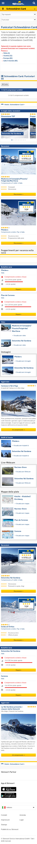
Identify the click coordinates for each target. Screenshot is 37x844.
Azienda (23, 815)
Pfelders (4, 270)
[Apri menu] (3, 3)
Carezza (4, 676)
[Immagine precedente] (2, 127)
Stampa (4, 825)
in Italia (20, 183)
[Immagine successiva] (34, 127)
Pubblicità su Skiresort (9, 829)
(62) (7, 58)
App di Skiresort (7, 783)
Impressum (5, 820)
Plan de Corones (8, 295)
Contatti (4, 815)
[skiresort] (18, 3)
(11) (7, 56)
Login (22, 820)
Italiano (9, 807)
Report (18, 289)
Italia (2, 273)
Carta (5, 84)
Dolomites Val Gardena (10, 651)
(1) (6, 53)
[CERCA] (34, 3)
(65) (10, 61)
